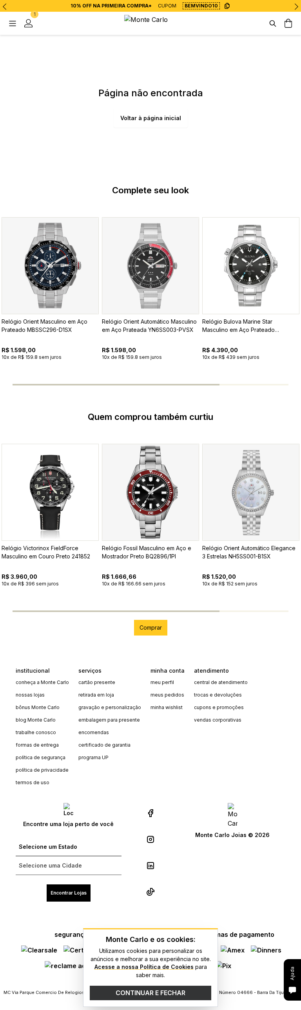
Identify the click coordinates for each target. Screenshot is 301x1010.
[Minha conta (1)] (28, 23)
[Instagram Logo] (150, 839)
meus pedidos (167, 695)
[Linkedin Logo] (150, 865)
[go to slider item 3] (253, 384)
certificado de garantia (104, 745)
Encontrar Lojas (69, 893)
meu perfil (162, 682)
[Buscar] (273, 23)
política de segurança (40, 757)
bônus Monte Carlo (38, 707)
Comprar (151, 627)
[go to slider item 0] (47, 384)
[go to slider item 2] (184, 384)
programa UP (93, 757)
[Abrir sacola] (288, 23)
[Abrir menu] (12, 23)
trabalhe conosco (36, 732)
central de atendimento (221, 682)
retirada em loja (96, 695)
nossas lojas (30, 695)
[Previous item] (4, 6)
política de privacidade (42, 770)
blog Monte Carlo (36, 720)
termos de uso (32, 782)
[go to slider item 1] (116, 384)
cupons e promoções (219, 707)
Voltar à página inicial (150, 118)
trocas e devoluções (218, 695)
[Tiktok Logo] (150, 892)
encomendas (93, 732)
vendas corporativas (217, 720)
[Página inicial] (150, 23)
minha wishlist (166, 707)
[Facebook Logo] (150, 813)
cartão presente (96, 682)
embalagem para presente (109, 720)
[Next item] (296, 6)
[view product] (50, 265)
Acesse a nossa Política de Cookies (144, 966)
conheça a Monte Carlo (42, 682)
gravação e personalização (109, 707)
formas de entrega (37, 745)
